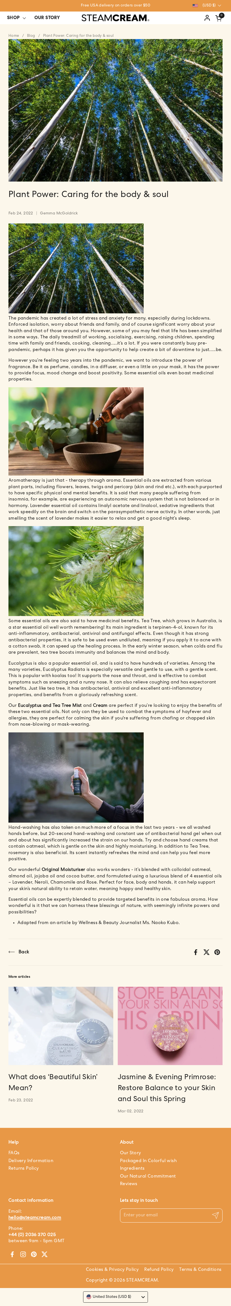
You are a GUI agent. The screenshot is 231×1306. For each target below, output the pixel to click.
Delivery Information (30, 1161)
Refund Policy (159, 1269)
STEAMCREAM (142, 1280)
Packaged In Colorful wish (148, 1161)
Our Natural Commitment (148, 1176)
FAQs (14, 1153)
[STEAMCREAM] (115, 17)
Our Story (130, 1153)
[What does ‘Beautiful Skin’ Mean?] (60, 1026)
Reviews (128, 1184)
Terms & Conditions (200, 1269)
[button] (219, 18)
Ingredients (132, 1168)
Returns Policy (23, 1168)
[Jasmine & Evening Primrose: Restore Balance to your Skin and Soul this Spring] (170, 1026)
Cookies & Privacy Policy (112, 1269)
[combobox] (115, 1297)
